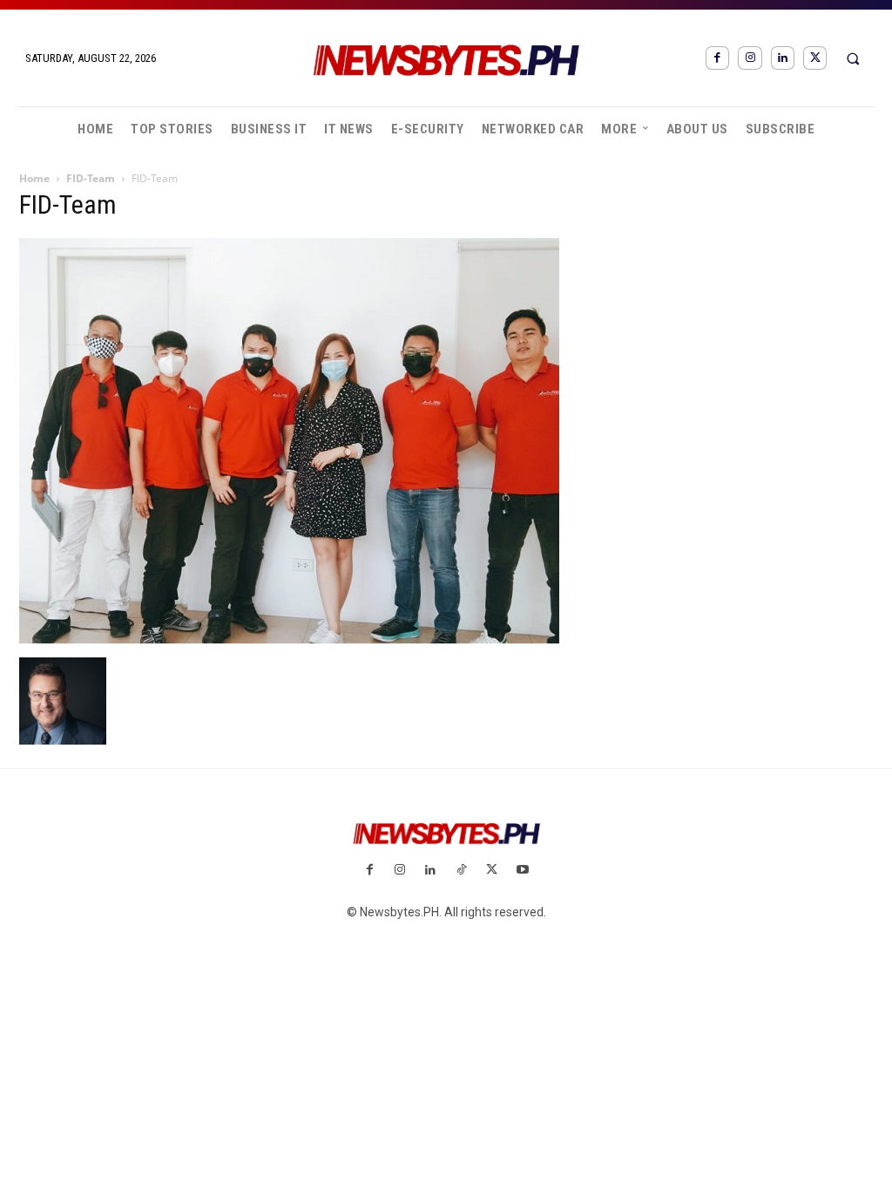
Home (34, 178)
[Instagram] (749, 58)
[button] (853, 58)
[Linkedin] (782, 58)
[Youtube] (522, 870)
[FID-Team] (289, 639)
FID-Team (90, 178)
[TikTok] (461, 870)
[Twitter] (815, 58)
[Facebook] (717, 58)
